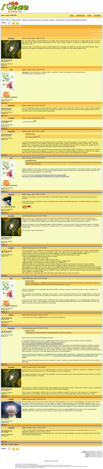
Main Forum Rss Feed (51, 461)
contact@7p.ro (41, 467)
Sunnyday (11, 38)
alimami (11, 248)
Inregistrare (97, 15)
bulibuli (11, 399)
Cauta (71, 15)
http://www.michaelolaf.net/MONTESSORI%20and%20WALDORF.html (42, 343)
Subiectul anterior (96, 31)
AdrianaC (11, 194)
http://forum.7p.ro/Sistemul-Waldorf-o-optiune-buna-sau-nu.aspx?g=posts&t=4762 (45, 176)
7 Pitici (23, 464)
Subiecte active (80, 15)
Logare (89, 15)
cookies (29, 466)
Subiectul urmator (96, 34)
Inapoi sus (4, 67)
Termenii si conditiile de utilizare (75, 466)
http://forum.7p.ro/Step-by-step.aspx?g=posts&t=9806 (50, 175)
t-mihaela (11, 118)
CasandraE (11, 105)
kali (11, 69)
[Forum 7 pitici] (15, 12)
